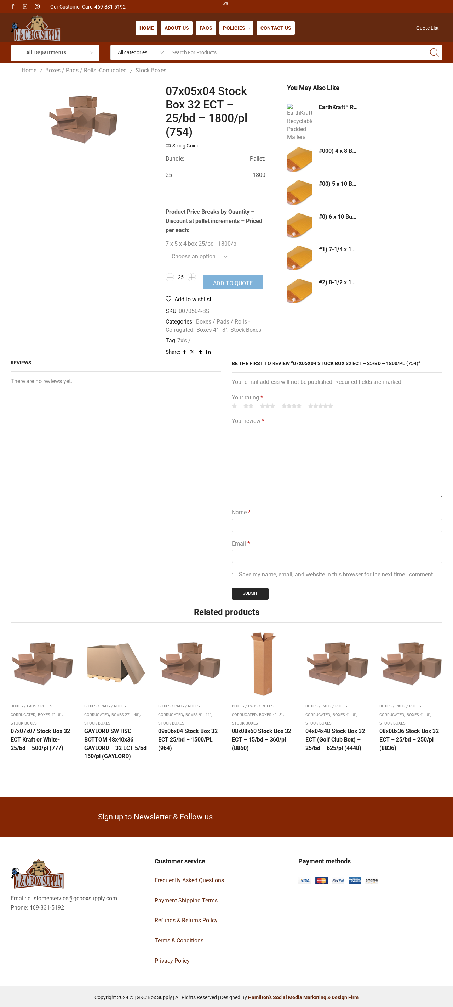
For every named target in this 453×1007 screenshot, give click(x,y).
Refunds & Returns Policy (186, 920)
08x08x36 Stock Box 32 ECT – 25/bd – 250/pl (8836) (409, 739)
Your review (248, 421)
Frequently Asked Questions (189, 880)
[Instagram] (37, 7)
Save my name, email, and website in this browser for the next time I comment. (336, 574)
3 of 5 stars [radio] (267, 406)
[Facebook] (13, 7)
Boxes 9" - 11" (198, 714)
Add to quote (233, 283)
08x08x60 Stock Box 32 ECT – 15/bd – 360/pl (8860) (261, 739)
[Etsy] (25, 7)
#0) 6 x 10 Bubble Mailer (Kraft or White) (339, 216)
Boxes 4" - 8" (211, 329)
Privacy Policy (172, 960)
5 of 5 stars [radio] (320, 406)
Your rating (247, 397)
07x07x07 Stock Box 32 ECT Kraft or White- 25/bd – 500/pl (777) (40, 739)
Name (241, 512)
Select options (42, 666)
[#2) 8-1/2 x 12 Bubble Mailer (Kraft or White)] (299, 291)
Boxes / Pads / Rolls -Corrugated (86, 70)
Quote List (427, 28)
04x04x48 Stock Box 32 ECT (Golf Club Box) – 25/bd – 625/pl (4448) (335, 739)
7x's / (184, 340)
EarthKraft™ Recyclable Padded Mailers (339, 107)
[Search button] (434, 52)
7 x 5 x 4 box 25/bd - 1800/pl (202, 243)
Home (146, 28)
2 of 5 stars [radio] (248, 406)
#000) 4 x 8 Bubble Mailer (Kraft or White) (339, 150)
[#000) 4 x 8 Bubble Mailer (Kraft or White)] (299, 159)
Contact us (276, 28)
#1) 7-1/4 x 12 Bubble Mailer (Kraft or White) (339, 249)
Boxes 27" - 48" (125, 714)
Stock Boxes (151, 70)
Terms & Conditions (179, 940)
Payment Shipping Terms (186, 900)
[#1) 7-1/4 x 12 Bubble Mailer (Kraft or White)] (299, 258)
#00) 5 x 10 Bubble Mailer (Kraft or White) (339, 183)
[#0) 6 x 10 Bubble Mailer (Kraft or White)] (299, 225)
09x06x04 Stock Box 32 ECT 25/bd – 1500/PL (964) (188, 739)
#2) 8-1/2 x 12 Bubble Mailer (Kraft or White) (339, 282)
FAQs (206, 28)
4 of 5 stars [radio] (292, 406)
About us (177, 28)
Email (241, 543)
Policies (234, 28)
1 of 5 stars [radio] (234, 406)
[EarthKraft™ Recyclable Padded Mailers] (299, 121)
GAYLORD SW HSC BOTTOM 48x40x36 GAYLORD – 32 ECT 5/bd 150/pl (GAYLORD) (115, 744)
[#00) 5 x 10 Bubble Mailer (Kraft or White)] (299, 192)
